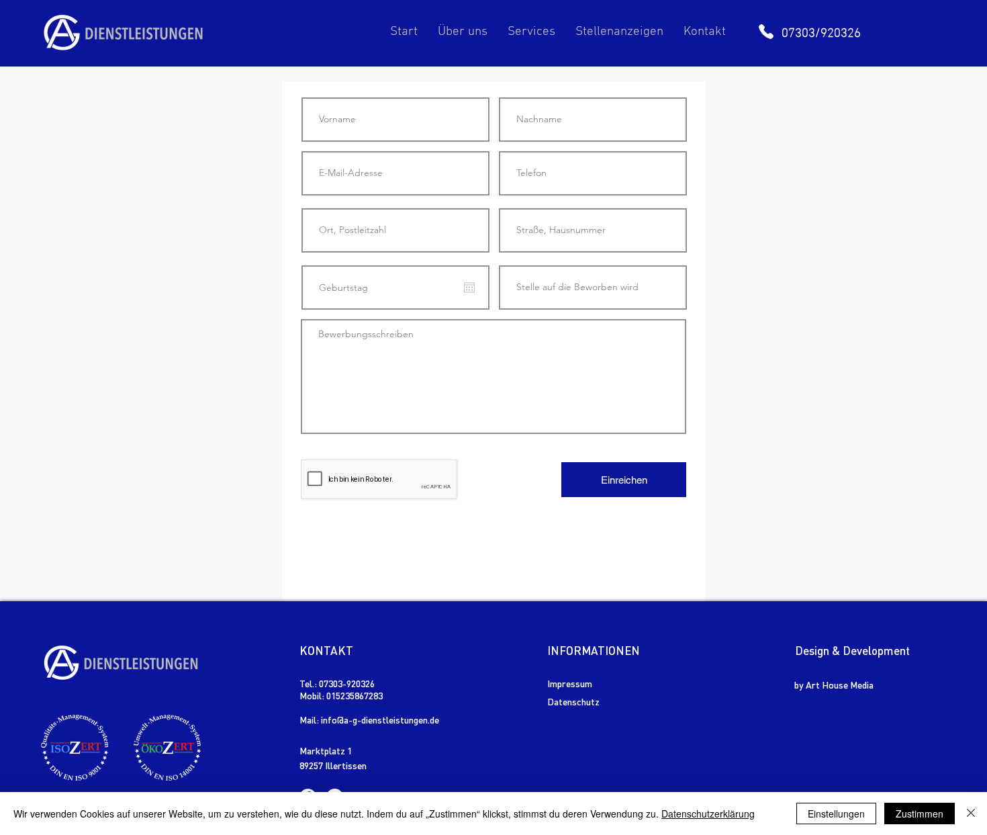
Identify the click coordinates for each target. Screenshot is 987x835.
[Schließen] (971, 813)
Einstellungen (836, 813)
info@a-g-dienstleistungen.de (380, 720)
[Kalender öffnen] (469, 287)
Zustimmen (919, 813)
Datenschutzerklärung (708, 813)
